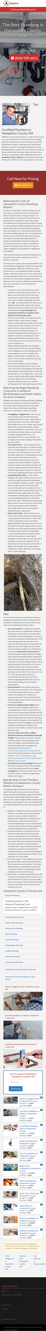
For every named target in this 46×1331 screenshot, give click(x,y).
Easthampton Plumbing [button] (14, 962)
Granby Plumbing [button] (12, 940)
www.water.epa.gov (18, 761)
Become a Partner (8, 1319)
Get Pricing (16, 1089)
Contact (5, 1309)
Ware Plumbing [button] (11, 934)
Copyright (13, 1330)
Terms (5, 1330)
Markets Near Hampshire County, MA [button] (23, 1261)
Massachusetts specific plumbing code (23, 750)
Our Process (6, 1305)
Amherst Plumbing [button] (12, 895)
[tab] (23, 895)
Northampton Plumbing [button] (14, 917)
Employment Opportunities (12, 1295)
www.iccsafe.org (21, 756)
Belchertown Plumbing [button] (14, 928)
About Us (5, 1291)
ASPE (32, 677)
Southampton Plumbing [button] (14, 945)
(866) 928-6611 (28, 9)
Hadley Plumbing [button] (11, 951)
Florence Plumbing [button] (12, 956)
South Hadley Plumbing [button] (14, 923)
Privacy (38, 1327)
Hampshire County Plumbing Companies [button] (20, 969)
